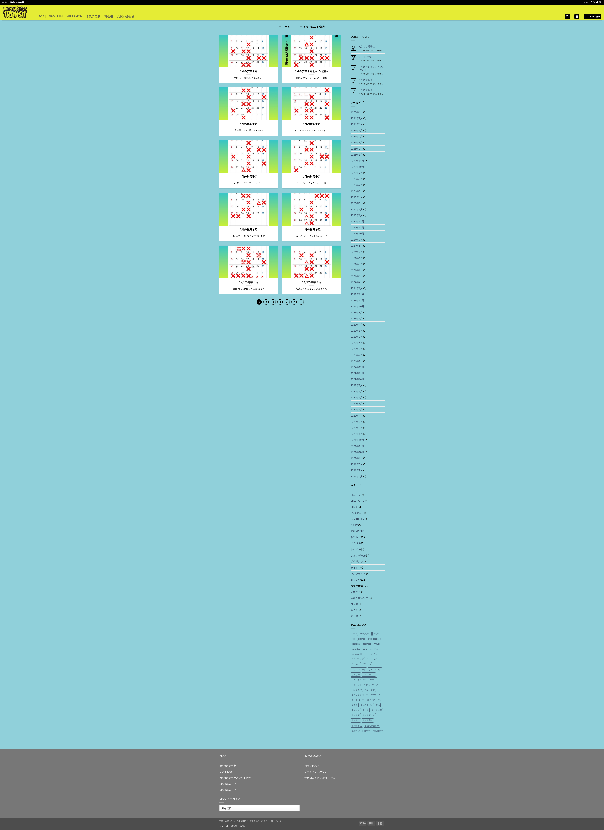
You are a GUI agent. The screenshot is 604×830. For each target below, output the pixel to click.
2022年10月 (357, 379)
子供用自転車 (367, 705)
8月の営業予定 (248, 71)
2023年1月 (357, 360)
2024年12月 (357, 221)
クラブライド (358, 659)
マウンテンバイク (360, 695)
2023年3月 (357, 348)
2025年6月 (357, 190)
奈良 (380, 700)
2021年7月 (357, 470)
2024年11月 (357, 227)
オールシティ (372, 654)
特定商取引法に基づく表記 (319, 777)
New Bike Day (358, 518)
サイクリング (375, 669)
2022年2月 (357, 427)
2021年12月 (357, 439)
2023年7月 (357, 324)
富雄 (378, 705)
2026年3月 (357, 142)
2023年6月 (357, 330)
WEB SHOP (74, 16)
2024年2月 (357, 282)
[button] (576, 16)
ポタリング (357, 561)
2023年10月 (357, 306)
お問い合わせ (126, 16)
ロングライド (358, 573)
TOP (586, 2)
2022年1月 (357, 433)
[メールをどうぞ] (600, 2)
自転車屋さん (369, 715)
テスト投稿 (365, 56)
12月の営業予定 (248, 282)
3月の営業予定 (312, 176)
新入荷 (354, 609)
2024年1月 (357, 288)
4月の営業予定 (248, 176)
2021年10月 (357, 452)
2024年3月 (357, 275)
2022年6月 (357, 403)
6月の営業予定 (248, 123)
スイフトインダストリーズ (364, 679)
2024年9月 (357, 239)
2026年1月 (357, 154)
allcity (354, 633)
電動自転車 (378, 730)
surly (365, 649)
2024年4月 (357, 269)
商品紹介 (356, 579)
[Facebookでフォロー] (591, 2)
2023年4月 (357, 342)
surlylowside (357, 654)
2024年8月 (357, 245)
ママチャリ (376, 695)
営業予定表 (93, 16)
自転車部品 (357, 725)
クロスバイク (373, 659)
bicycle (376, 633)
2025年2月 (357, 209)
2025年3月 (357, 203)
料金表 (108, 16)
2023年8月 (357, 318)
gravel (377, 644)
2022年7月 (357, 397)
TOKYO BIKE (358, 530)
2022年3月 (357, 421)
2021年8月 (357, 464)
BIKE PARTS (357, 500)
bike (353, 639)
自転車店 (356, 720)
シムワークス (369, 674)
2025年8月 (357, 178)
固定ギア (356, 591)
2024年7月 (357, 251)
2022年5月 (357, 409)
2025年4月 (357, 197)
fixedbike (356, 644)
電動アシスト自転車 (361, 730)
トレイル (356, 549)
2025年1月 (357, 215)
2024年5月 (357, 263)
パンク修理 (357, 689)
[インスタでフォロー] (594, 2)
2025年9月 (357, 172)
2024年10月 (357, 233)
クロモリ (356, 664)
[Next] (301, 302)
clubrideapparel (375, 639)
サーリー (356, 674)
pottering (356, 649)
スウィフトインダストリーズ (365, 684)
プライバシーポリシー (317, 771)
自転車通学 (368, 720)
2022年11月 (357, 373)
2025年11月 (357, 160)
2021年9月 (357, 458)
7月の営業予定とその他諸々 (312, 71)
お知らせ (356, 537)
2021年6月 (357, 476)
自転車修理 (377, 710)
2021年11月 (357, 445)
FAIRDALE (356, 512)
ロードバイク (358, 700)
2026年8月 (357, 112)
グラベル (356, 543)
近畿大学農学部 (372, 725)
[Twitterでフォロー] (597, 2)
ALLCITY (355, 494)
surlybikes (374, 649)
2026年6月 (357, 124)
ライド (354, 567)
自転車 (366, 710)
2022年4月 (357, 415)
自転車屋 (356, 715)
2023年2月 (357, 354)
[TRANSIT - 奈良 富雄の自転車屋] (18, 12)
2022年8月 (357, 391)
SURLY (354, 525)
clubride (361, 639)
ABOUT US (55, 16)
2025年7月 (357, 184)
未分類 (354, 616)
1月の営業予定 (312, 229)
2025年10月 (357, 166)
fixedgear (367, 644)
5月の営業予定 (312, 123)
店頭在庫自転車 (359, 597)
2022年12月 (357, 366)
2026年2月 (357, 148)
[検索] (567, 16)
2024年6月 (357, 257)
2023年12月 (357, 294)
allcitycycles (365, 633)
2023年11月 (357, 300)
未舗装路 (356, 710)
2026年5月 (357, 130)
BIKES (354, 506)
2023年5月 (357, 336)
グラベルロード (359, 669)
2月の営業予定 (248, 229)
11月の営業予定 (311, 282)
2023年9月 (357, 312)
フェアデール (358, 555)
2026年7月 (357, 118)
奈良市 (355, 705)
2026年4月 (357, 136)
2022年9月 (357, 385)
